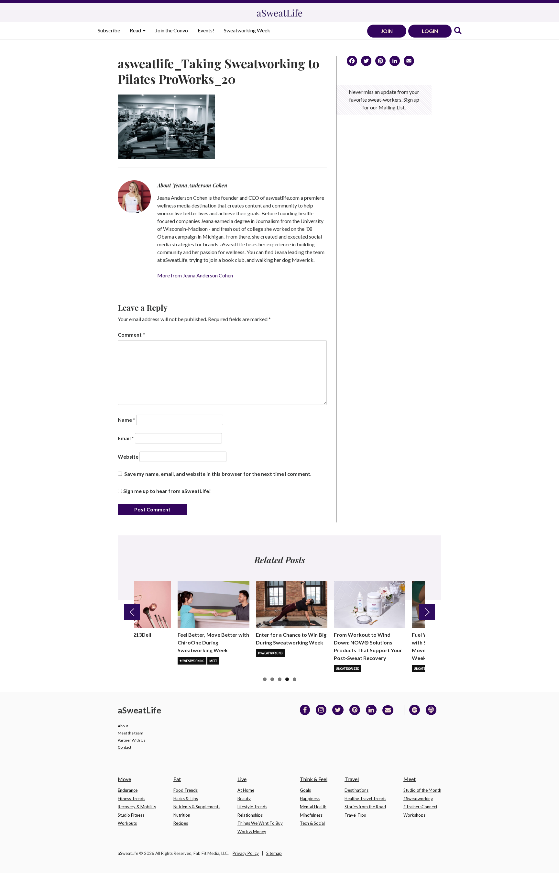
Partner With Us (132, 740)
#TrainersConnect (420, 806)
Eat (177, 779)
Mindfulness (311, 815)
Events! (206, 30)
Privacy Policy (246, 853)
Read (136, 30)
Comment (131, 334)
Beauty (244, 798)
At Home (245, 790)
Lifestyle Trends (252, 806)
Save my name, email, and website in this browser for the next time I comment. (218, 474)
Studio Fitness (131, 815)
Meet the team (130, 733)
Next (427, 612)
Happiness (310, 798)
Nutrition (181, 815)
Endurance (127, 790)
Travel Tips (355, 815)
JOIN (387, 31)
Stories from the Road (365, 806)
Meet (213, 661)
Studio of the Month (422, 790)
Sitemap (274, 853)
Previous (132, 612)
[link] (457, 31)
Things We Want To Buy (260, 823)
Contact (124, 747)
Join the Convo (171, 30)
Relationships (250, 815)
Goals (305, 790)
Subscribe (109, 30)
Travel (352, 779)
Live (242, 779)
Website (128, 456)
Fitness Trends (131, 798)
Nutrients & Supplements (196, 806)
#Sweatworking (192, 661)
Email (126, 438)
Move (124, 779)
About (123, 725)
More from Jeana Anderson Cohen (195, 275)
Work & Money (251, 831)
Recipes (180, 823)
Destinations (356, 790)
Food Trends (185, 790)
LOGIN (430, 31)
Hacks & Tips (185, 798)
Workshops (414, 815)
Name (126, 420)
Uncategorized (347, 668)
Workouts (127, 823)
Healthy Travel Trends (365, 798)
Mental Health (313, 806)
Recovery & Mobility (137, 806)
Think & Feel (313, 779)
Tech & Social (312, 823)
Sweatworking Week (247, 30)
